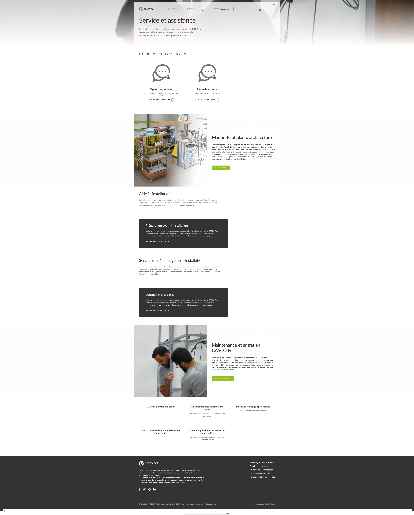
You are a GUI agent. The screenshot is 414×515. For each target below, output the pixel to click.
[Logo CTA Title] (147, 9)
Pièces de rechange (192, 61)
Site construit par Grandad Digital (264, 504)
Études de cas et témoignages (196, 9)
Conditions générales (259, 466)
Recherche (254, 10)
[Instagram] (149, 489)
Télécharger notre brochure (262, 463)
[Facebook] (139, 489)
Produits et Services (174, 9)
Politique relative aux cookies (262, 477)
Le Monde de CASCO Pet (220, 9)
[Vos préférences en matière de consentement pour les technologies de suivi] (207, 511)
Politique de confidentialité (261, 470)
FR (271, 4)
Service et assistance (242, 10)
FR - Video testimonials (260, 473)
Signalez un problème (147, 61)
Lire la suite (219, 167)
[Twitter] (144, 489)
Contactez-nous (268, 10)
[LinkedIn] (154, 489)
